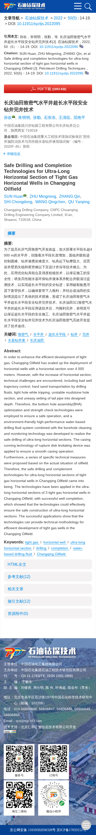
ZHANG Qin (69, 196)
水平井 (39, 334)
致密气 (23, 334)
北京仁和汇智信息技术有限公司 (45, 727)
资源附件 (18, 613)
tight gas (32, 542)
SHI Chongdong (18, 202)
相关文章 (15, 589)
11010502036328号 (42, 830)
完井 (85, 334)
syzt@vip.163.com (29, 721)
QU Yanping (79, 202)
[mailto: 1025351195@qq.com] (25, 195)
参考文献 (19, 577)
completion (60, 548)
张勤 (37, 117)
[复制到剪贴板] (81, 46)
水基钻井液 (17, 340)
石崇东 (50, 117)
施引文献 (19, 601)
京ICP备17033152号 (71, 830)
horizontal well (54, 542)
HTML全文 (17, 564)
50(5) (73, 18)
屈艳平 (79, 117)
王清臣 (64, 117)
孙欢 (8, 117)
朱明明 (24, 117)
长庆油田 (37, 340)
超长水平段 (57, 334)
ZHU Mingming (43, 196)
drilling (41, 548)
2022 (58, 18)
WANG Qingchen (50, 202)
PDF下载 (51, 89)
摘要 (12, 233)
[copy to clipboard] (86, 72)
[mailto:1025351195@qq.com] (13, 116)
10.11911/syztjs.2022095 (38, 24)
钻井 (75, 334)
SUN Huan (13, 196)
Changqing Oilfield (51, 554)
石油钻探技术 (36, 18)
